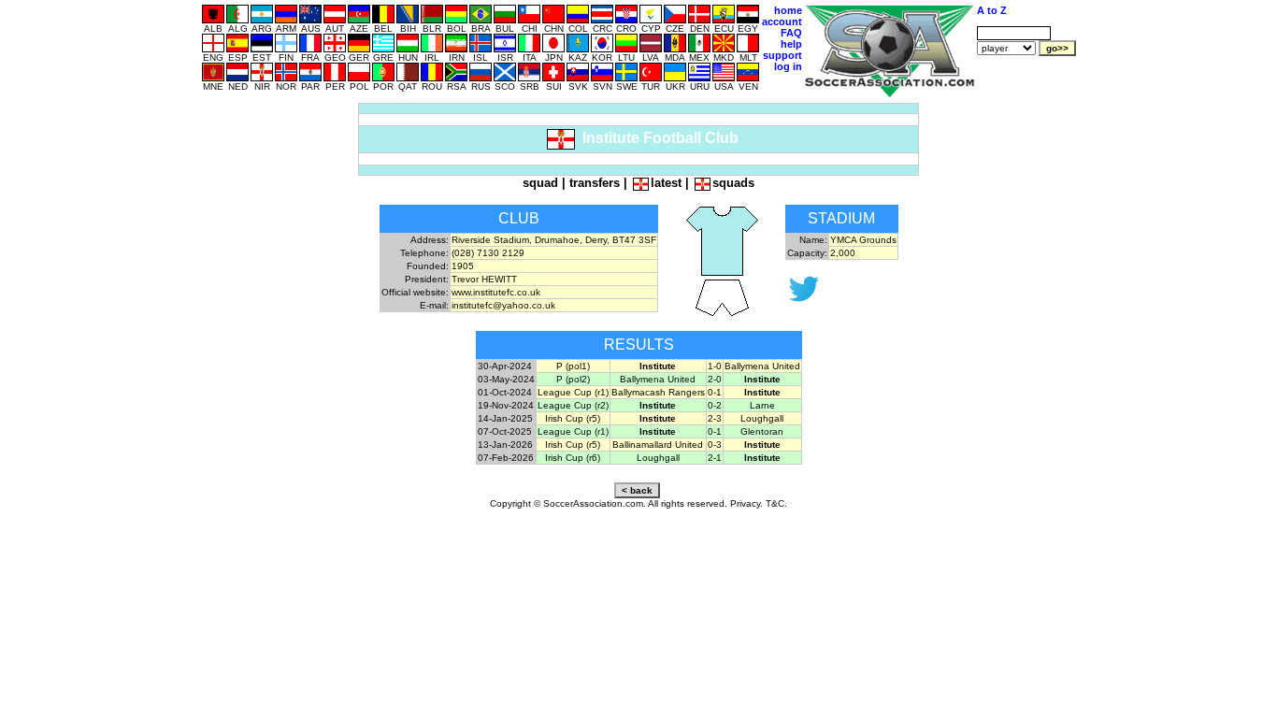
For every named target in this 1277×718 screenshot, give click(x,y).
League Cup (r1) (573, 392)
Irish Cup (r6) (572, 457)
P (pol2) (573, 379)
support (782, 55)
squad (540, 183)
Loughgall (761, 418)
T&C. (776, 503)
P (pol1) (573, 366)
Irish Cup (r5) (572, 418)
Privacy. (746, 503)
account (782, 21)
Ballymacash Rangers (658, 392)
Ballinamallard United (657, 444)
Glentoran (761, 431)
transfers (594, 183)
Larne (762, 405)
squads (733, 183)
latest (666, 183)
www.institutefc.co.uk (496, 292)
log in (788, 66)
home (788, 10)
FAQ (791, 32)
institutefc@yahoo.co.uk (503, 305)
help (791, 44)
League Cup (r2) (573, 405)
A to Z (992, 10)
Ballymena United (762, 366)
